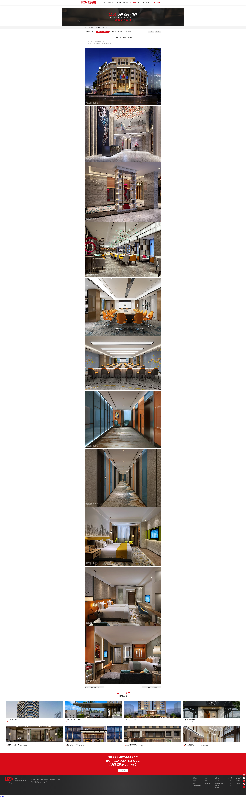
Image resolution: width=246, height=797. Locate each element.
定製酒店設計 (118, 2)
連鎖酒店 (128, 32)
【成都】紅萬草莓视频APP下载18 (96, 687)
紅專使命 (195, 783)
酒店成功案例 (133, 2)
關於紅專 (139, 2)
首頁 (105, 2)
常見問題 (229, 780)
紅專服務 (207, 778)
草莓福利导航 (89, 32)
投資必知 (229, 783)
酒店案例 (217, 778)
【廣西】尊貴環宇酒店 (152, 687)
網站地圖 (238, 783)
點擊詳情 (123, 770)
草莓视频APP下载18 (104, 27)
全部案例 (217, 780)
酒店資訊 (229, 785)
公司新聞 (229, 781)
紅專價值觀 (195, 781)
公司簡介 (195, 780)
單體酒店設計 (110, 2)
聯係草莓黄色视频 (146, 2)
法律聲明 (238, 780)
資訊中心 (230, 778)
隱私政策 (238, 781)
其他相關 (238, 778)
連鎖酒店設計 (125, 2)
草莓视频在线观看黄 (117, 32)
